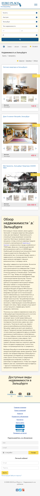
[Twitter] (20, 490)
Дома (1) (20, 396)
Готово (33, 452)
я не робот (8, 452)
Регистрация (6, 475)
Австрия (16, 46)
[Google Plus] (23, 490)
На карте (35, 46)
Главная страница (20, 407)
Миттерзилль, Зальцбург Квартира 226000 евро (19, 167)
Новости (20, 413)
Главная (9, 46)
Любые (36, 61)
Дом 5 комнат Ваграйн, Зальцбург (16, 116)
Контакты (20, 419)
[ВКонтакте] (17, 490)
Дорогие (21, 61)
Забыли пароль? (16, 475)
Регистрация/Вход (5, 6)
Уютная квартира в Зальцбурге (15, 67)
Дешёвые (29, 61)
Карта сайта (20, 422)
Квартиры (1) (29, 396)
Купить (4, 55)
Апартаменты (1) (11, 395)
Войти (5, 473)
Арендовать (12, 55)
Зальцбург (24, 46)
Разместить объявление (20, 416)
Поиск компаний (20, 410)
